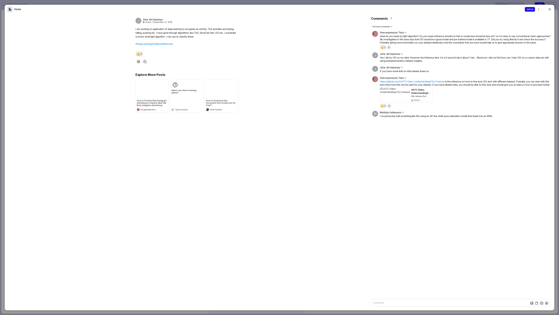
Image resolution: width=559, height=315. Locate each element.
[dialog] (279, 157)
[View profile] (138, 109)
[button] (139, 54)
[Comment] (145, 61)
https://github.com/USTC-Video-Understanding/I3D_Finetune (412, 81)
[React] (138, 61)
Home (148, 22)
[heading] (149, 109)
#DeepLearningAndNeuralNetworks (154, 43)
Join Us (530, 9)
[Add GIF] (541, 303)
